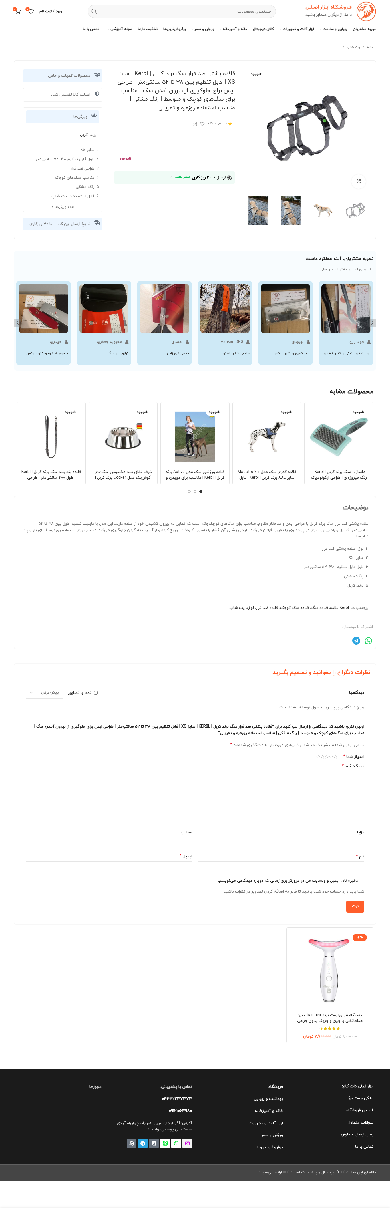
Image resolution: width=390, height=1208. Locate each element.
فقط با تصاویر (79, 692)
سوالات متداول (360, 1122)
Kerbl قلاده (339, 608)
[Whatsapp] (176, 1143)
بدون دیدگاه (215, 124)
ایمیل (186, 856)
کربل (84, 135)
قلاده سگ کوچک (294, 608)
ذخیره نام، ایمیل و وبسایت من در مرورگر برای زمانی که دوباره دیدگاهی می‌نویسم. (288, 880)
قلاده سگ (319, 608)
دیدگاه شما (353, 766)
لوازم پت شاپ (241, 608)
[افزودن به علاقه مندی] (202, 124)
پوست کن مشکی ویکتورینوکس (347, 353)
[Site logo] (339, 11)
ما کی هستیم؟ (360, 1098)
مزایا (360, 832)
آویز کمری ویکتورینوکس (292, 353)
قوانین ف (366, 1110)
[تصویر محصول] (339, 437)
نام (360, 856)
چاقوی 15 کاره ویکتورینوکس (47, 353)
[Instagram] (187, 1143)
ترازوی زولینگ (118, 353)
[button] (17, 323)
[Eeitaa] (165, 1143)
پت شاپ (353, 47)
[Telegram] (143, 1143)
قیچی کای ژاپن (178, 353)
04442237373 (177, 1099)
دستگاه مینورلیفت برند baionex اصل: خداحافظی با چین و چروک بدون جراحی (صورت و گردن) (330, 1020)
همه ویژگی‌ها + (62, 207)
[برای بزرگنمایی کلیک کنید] (358, 181)
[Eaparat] (131, 1143)
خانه (369, 47)
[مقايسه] (195, 124)
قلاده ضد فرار (267, 608)
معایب (186, 832)
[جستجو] (94, 11)
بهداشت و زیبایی (268, 1099)
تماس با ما (364, 1146)
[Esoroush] (154, 1143)
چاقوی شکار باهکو (236, 353)
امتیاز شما (353, 756)
